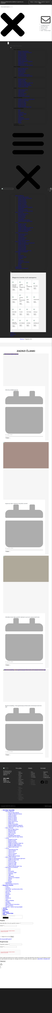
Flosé (6, 886)
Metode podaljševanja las (11, 390)
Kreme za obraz (12, 820)
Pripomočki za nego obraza (25, 65)
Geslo (2, 925)
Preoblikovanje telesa (14, 835)
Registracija (3, 961)
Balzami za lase (12, 842)
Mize (9, 868)
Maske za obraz (12, 819)
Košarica (33, 774)
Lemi (6, 899)
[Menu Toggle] (8, 43)
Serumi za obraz (12, 817)
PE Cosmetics (9, 905)
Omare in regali (12, 872)
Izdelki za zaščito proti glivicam (16, 858)
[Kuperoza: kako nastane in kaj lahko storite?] (26, 443)
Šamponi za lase (12, 839)
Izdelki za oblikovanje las (15, 845)
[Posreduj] (5, 918)
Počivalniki (11, 871)
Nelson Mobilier (9, 900)
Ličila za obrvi (11, 854)
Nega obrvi (11, 822)
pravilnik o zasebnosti (44, 959)
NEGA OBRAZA (17, 49)
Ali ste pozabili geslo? (6, 939)
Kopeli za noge (12, 863)
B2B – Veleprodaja (8, 913)
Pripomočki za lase (23, 86)
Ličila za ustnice (12, 853)
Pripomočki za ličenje (23, 96)
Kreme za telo (12, 833)
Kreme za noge (12, 862)
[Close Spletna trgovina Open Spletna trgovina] (10, 47)
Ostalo (20, 122)
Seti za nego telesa (13, 829)
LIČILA (15, 88)
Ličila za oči (11, 852)
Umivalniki (11, 876)
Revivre (7, 893)
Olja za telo (11, 834)
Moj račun (33, 775)
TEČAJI (5, 908)
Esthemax (8, 898)
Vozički (10, 879)
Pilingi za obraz (12, 816)
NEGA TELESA (17, 66)
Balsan (7, 895)
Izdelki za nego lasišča (14, 844)
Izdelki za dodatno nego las (15, 843)
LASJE (15, 77)
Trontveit (7, 890)
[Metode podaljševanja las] (10, 354)
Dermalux (8, 903)
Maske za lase (12, 840)
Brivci (9, 880)
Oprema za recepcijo (23, 119)
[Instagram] (46, 782)
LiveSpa (7, 901)
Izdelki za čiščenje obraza (15, 814)
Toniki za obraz (12, 815)
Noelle (7, 896)
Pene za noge (12, 861)
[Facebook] (42, 782)
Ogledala (10, 873)
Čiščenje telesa (12, 830)
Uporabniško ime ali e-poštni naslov (10, 923)
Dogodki (33, 773)
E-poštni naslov (4, 944)
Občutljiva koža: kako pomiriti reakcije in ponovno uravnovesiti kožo (22, 617)
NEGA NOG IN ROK (18, 97)
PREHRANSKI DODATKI (19, 125)
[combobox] (7, 6)
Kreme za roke (12, 865)
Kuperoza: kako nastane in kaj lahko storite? (16, 503)
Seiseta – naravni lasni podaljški (13, 907)
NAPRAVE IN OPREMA (19, 108)
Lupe (9, 875)
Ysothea (7, 887)
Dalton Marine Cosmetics (12, 904)
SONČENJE (16, 124)
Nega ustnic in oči (13, 821)
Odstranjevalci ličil (13, 849)
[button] (28, 160)
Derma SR (8, 891)
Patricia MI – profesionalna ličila (14, 889)
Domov (22, 339)
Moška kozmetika (13, 824)
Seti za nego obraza (13, 812)
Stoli (9, 870)
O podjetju (33, 777)
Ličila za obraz (12, 850)
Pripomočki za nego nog (24, 107)
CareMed (7, 894)
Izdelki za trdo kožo (13, 859)
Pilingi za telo (11, 831)
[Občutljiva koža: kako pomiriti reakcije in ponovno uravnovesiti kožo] (26, 556)
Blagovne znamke (8, 885)
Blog (32, 771)
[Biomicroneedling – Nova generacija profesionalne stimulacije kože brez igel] (24, 669)
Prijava (12, 936)
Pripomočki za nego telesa (25, 76)
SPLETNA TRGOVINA (8, 810)
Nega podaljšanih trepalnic (15, 825)
